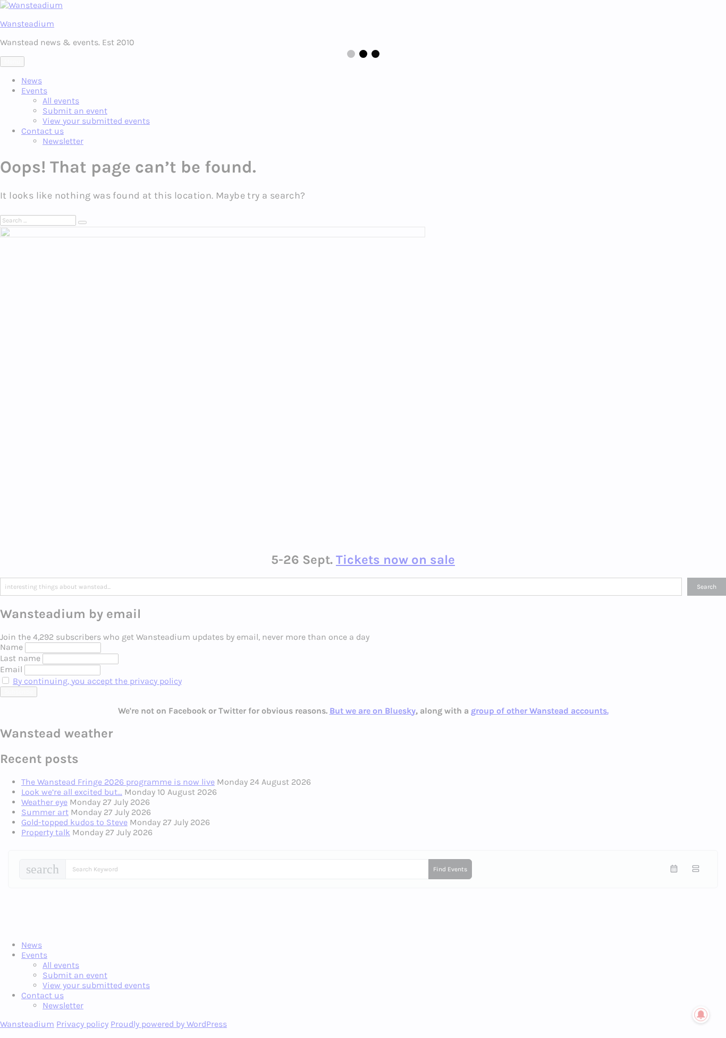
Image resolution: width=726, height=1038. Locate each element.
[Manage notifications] (701, 1014)
